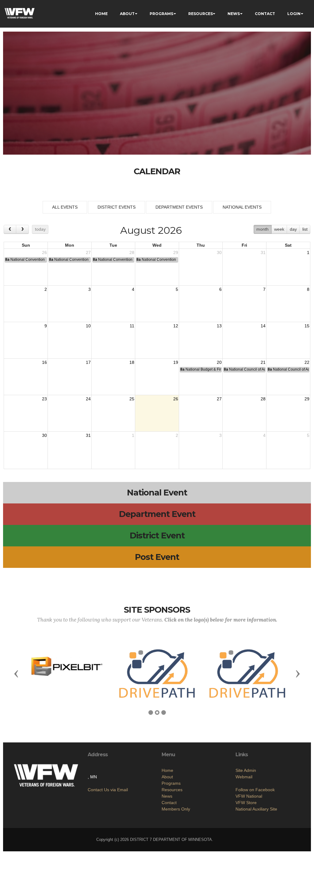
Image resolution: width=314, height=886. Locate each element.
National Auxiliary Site (256, 809)
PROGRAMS (161, 13)
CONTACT (265, 13)
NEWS (234, 13)
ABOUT (127, 13)
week (279, 229)
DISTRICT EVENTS (117, 207)
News (167, 796)
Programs (171, 783)
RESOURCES (200, 13)
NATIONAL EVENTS (242, 207)
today (40, 229)
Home (167, 770)
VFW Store (246, 802)
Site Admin (246, 770)
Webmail (244, 776)
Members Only (176, 809)
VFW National (249, 796)
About (167, 776)
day (293, 229)
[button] (16, 673)
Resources (172, 789)
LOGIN (294, 13)
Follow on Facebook (255, 789)
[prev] (10, 229)
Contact (169, 802)
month (262, 229)
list (305, 229)
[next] (22, 229)
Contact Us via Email (108, 789)
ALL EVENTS (65, 207)
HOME (101, 13)
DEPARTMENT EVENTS (179, 207)
